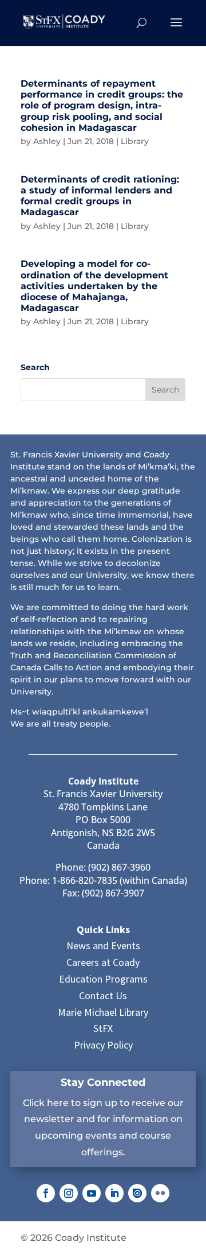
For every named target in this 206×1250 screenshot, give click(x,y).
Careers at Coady (103, 962)
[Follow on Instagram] (69, 1193)
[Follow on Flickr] (160, 1193)
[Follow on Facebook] (46, 1193)
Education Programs (103, 978)
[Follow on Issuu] (137, 1193)
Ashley (47, 141)
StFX (103, 1028)
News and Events (103, 945)
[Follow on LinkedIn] (114, 1193)
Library (135, 141)
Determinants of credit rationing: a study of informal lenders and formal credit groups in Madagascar (100, 196)
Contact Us (103, 995)
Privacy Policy (103, 1044)
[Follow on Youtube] (91, 1193)
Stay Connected (103, 1082)
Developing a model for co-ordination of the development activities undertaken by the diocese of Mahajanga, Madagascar (94, 285)
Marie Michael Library (103, 1012)
